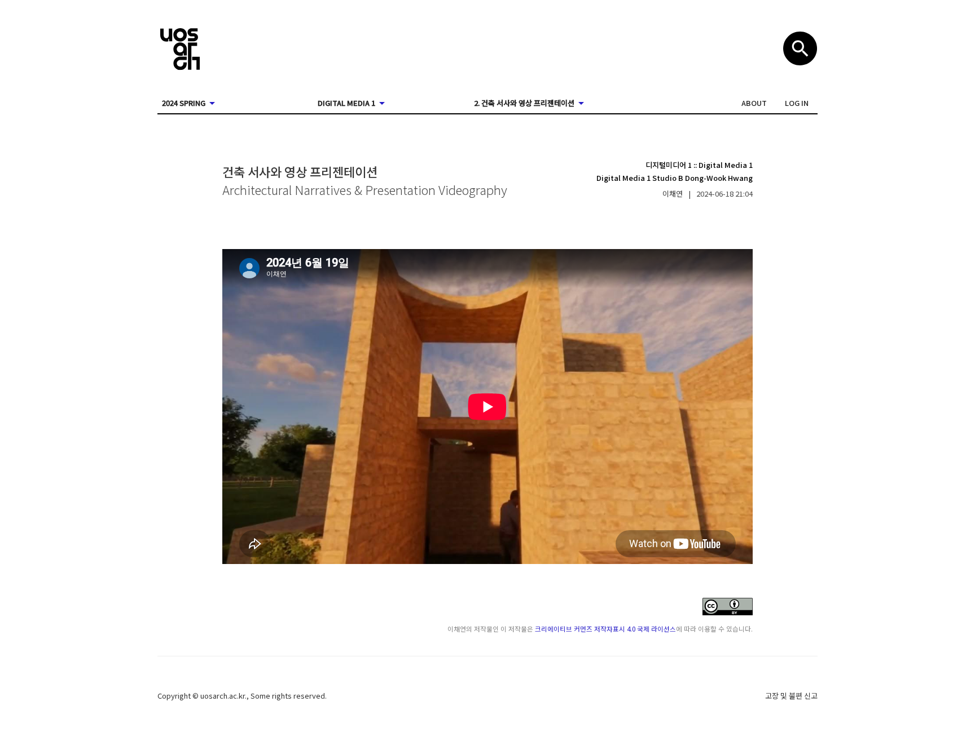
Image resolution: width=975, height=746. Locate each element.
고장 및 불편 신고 (791, 695)
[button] (754, 103)
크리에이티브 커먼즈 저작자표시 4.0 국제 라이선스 (605, 628)
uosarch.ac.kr (222, 695)
